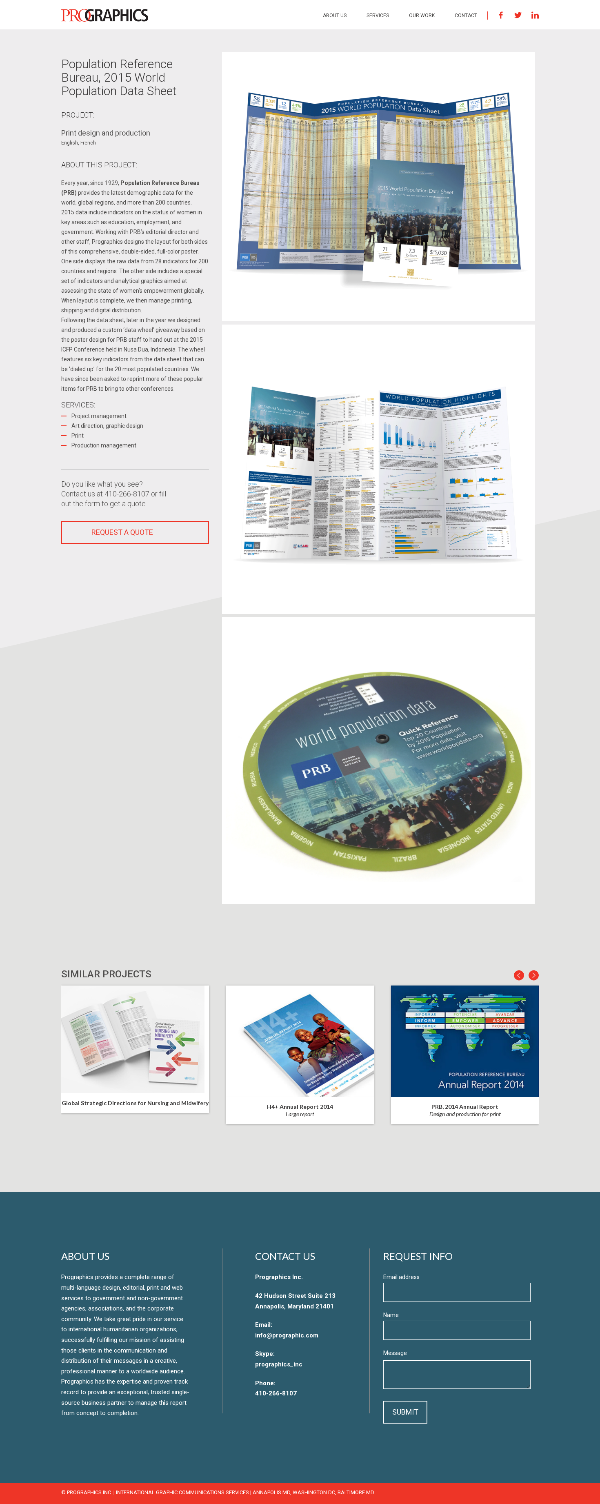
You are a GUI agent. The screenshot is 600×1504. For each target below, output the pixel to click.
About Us (335, 15)
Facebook (500, 15)
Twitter (518, 15)
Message (395, 1353)
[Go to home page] (104, 15)
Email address (401, 1277)
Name (391, 1315)
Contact (466, 15)
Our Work (422, 15)
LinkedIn (535, 15)
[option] (300, 1055)
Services (378, 15)
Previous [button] (519, 975)
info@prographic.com (286, 1335)
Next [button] (534, 975)
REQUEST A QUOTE (122, 532)
